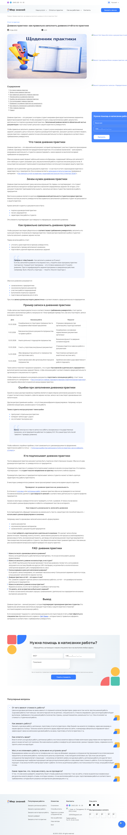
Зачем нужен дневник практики (20, 92)
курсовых (20, 491)
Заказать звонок (110, 10)
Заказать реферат (34, 816)
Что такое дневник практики (18, 90)
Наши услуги (40, 10)
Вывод (12, 110)
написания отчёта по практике (59, 171)
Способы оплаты (56, 809)
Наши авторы (55, 821)
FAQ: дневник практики (17, 108)
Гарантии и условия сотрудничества (57, 813)
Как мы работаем (73, 10)
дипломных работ (33, 491)
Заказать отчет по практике (37, 819)
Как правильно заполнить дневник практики (24, 94)
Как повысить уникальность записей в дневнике (25, 106)
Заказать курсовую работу (36, 809)
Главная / (10, 16)
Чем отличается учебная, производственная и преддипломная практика (58, 379)
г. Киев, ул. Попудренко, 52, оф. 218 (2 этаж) (79, 810)
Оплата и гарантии (56, 10)
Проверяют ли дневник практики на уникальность (26, 103)
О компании (55, 805)
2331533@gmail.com (75, 815)
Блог (52, 825)
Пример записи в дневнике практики (22, 97)
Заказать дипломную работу (37, 805)
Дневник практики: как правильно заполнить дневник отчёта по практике (33, 16)
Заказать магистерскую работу (38, 812)
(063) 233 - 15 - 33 (77, 805)
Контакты (87, 10)
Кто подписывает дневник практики (21, 101)
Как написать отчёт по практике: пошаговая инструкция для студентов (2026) (47, 173)
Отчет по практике (13, 22)
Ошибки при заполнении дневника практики (24, 99)
